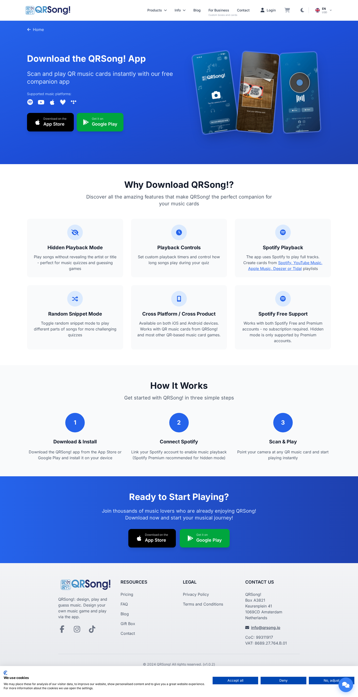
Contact (243, 10)
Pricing (127, 594)
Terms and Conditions (203, 604)
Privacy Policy (196, 594)
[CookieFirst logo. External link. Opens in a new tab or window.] (5, 673)
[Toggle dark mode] (302, 10)
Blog (197, 10)
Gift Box (128, 623)
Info (178, 10)
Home (38, 29)
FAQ (124, 604)
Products (154, 10)
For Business (218, 10)
